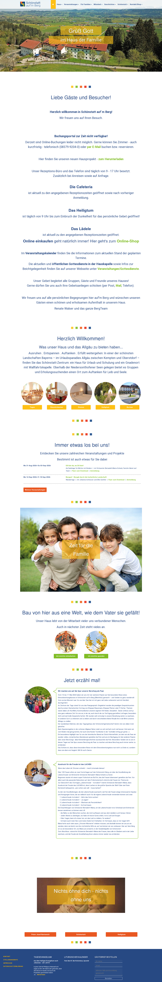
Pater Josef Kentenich (40, 934)
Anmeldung (94, 471)
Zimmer (81, 407)
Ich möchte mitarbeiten (65, 656)
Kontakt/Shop (135, 4)
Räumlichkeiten (56, 407)
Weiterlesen (41, 974)
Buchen (130, 407)
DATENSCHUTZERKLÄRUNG (13, 966)
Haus (59, 4)
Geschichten (109, 4)
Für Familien (86, 4)
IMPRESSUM (7, 963)
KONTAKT (6, 956)
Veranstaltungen (71, 4)
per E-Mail (94, 147)
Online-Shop (128, 240)
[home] (30, 4)
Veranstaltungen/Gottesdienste (118, 269)
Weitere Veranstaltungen (35, 490)
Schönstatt (122, 4)
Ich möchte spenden (96, 656)
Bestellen (108, 978)
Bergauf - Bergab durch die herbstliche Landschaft (86, 477)
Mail (118, 285)
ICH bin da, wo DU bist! (75, 466)
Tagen (32, 407)
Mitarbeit (97, 4)
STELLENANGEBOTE (10, 960)
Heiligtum (105, 407)
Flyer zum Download (80, 471)
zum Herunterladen (110, 159)
